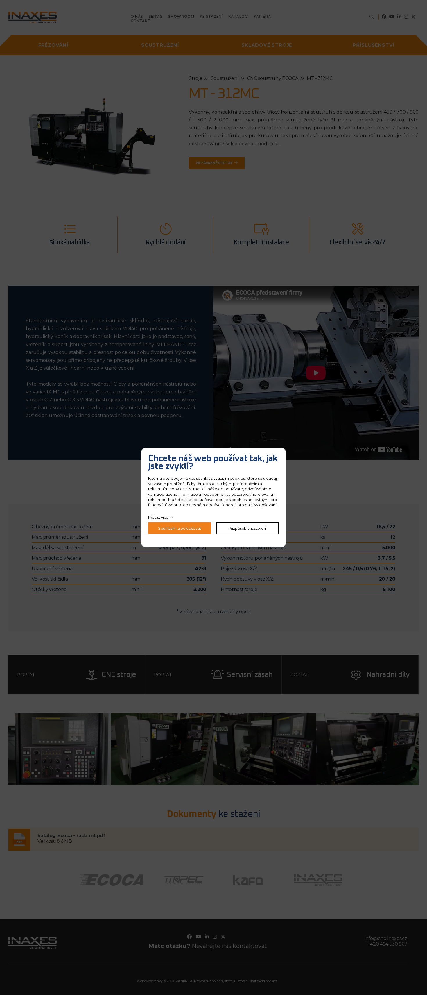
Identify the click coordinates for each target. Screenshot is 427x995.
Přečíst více (158, 517)
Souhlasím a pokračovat (179, 528)
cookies (237, 478)
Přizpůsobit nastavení (247, 528)
